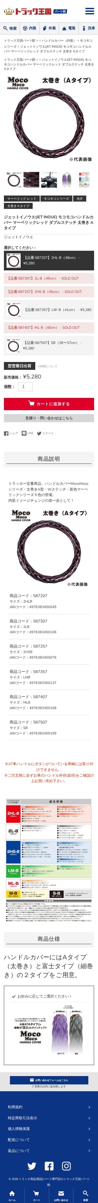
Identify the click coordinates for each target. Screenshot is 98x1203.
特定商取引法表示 (22, 1118)
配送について (19, 1139)
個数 (8, 386)
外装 (52, 28)
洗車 (91, 28)
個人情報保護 (19, 1128)
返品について (19, 1150)
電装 (72, 28)
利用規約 (15, 1107)
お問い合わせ (51, 1080)
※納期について (47, 366)
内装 (32, 28)
